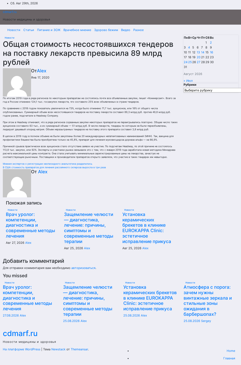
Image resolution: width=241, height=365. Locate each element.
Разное (138, 30)
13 (198, 52)
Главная (229, 358)
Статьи (28, 30)
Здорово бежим (106, 30)
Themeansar (79, 349)
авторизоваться (83, 268)
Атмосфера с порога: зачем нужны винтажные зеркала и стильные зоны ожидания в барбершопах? (208, 300)
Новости (13, 30)
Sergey (206, 321)
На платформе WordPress (22, 349)
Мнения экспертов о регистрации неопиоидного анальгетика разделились (47, 163)
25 (190, 62)
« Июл (188, 81)
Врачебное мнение (77, 30)
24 (186, 62)
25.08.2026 (72, 321)
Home (231, 351)
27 (198, 62)
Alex (41, 70)
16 (211, 52)
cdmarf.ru (10, 12)
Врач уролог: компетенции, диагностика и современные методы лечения (30, 225)
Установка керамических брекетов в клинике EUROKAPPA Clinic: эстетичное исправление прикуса (146, 228)
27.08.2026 (11, 315)
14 (202, 52)
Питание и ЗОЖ (48, 30)
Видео (125, 30)
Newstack (58, 349)
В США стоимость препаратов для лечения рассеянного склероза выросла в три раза (54, 167)
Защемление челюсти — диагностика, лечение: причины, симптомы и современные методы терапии (88, 228)
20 (199, 57)
